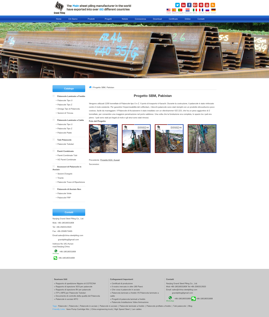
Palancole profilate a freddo (159, 306)
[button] (55, 96)
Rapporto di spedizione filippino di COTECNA (76, 283)
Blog (190, 306)
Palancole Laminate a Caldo (70, 120)
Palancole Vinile (64, 193)
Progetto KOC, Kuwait (110, 160)
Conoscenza (140, 19)
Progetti (108, 19)
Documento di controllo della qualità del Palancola (78, 296)
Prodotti (91, 19)
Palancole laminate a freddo (132, 306)
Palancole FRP (64, 197)
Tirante (60, 178)
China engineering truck (102, 309)
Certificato (173, 19)
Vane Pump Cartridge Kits (77, 309)
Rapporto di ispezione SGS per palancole (74, 286)
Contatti (201, 19)
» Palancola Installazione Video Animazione (129, 302)
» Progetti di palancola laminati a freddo (127, 299)
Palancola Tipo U (64, 124)
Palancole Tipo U (64, 100)
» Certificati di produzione (121, 283)
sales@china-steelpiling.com (70, 235)
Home (58, 19)
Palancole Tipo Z (64, 104)
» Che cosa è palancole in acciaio (125, 289)
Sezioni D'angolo (64, 174)
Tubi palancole (179, 306)
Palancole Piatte (64, 133)
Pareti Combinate (65, 151)
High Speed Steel (122, 309)
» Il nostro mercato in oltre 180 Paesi (126, 286)
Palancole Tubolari (65, 144)
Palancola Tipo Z (64, 128)
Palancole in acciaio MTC (67, 299)
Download (157, 19)
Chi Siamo (73, 19)
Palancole (62, 306)
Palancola (73, 306)
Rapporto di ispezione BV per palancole (73, 289)
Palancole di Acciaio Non (69, 189)
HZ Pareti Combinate (66, 159)
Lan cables (137, 309)
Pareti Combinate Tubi (67, 155)
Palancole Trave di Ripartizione (71, 182)
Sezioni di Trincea (65, 113)
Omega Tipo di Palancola (68, 109)
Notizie (125, 19)
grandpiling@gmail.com (68, 239)
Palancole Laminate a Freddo (71, 96)
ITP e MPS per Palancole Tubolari (71, 293)
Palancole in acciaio (89, 306)
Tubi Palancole (64, 140)
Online (188, 19)
